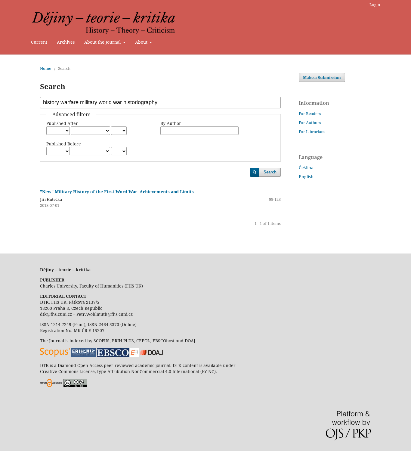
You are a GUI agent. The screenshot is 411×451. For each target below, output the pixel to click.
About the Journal (103, 42)
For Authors (310, 122)
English (306, 176)
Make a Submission (322, 77)
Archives (66, 42)
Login (374, 4)
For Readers (310, 113)
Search (270, 172)
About (142, 42)
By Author (170, 123)
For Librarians (312, 131)
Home (45, 68)
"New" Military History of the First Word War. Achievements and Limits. (117, 191)
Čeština (306, 167)
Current (39, 42)
